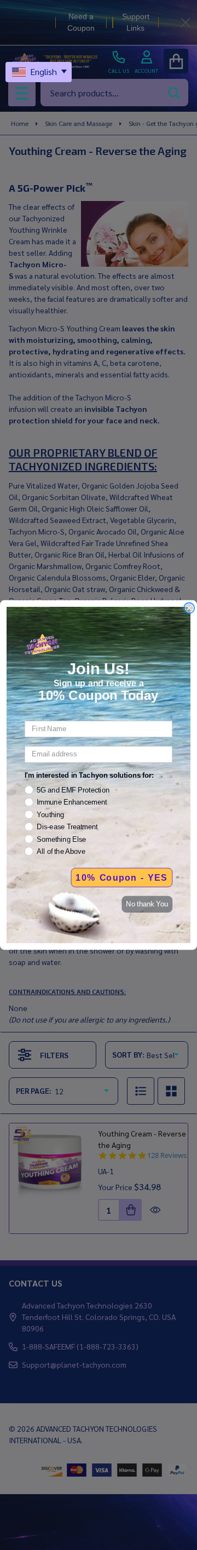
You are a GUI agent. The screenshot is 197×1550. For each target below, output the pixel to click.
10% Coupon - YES (121, 877)
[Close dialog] (189, 608)
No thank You (147, 904)
